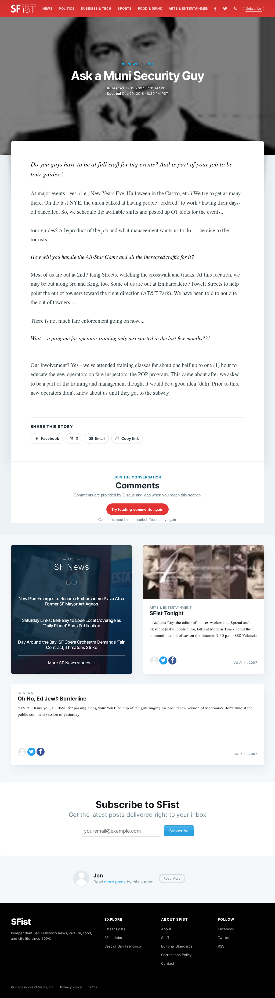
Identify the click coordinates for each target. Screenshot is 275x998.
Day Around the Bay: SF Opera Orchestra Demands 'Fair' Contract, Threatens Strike (71, 644)
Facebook (226, 929)
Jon (149, 64)
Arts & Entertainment (190, 8)
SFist (21, 921)
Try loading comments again (137, 509)
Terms (92, 987)
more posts (115, 881)
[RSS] (236, 8)
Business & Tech (96, 8)
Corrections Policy (176, 955)
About (166, 929)
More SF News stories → (71, 662)
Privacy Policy (71, 987)
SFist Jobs (113, 937)
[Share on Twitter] (163, 660)
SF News (130, 64)
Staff (165, 937)
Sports (124, 8)
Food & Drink (150, 8)
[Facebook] (215, 8)
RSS (221, 946)
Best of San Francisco (122, 946)
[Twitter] (225, 8)
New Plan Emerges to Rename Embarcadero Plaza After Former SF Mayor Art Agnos (72, 601)
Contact (167, 963)
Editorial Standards (177, 946)
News (47, 8)
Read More (172, 878)
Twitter (224, 937)
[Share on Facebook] (172, 660)
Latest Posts (114, 929)
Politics (66, 8)
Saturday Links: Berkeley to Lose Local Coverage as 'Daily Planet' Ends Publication (71, 623)
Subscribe (253, 8)
